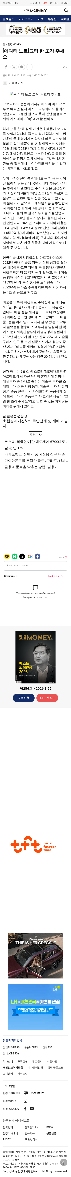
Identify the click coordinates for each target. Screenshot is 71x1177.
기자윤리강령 (35, 1067)
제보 (45, 2)
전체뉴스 (8, 19)
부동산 (52, 19)
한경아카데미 (10, 1133)
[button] (64, 3)
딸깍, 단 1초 (14, 448)
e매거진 (54, 2)
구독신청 (23, 697)
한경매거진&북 (11, 2)
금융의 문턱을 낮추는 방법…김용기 (31, 467)
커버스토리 (26, 19)
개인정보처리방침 (13, 1067)
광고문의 (37, 1061)
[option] (35, 30)
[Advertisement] (35, 768)
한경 (11, 1047)
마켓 (41, 19)
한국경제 (8, 1127)
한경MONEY (14, 44)
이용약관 (52, 1061)
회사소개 (8, 1061)
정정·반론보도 (55, 1067)
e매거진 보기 (47, 697)
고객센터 (8, 1073)
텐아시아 (30, 1133)
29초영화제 (31, 1139)
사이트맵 (22, 1073)
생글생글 (51, 1133)
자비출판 (35, 2)
